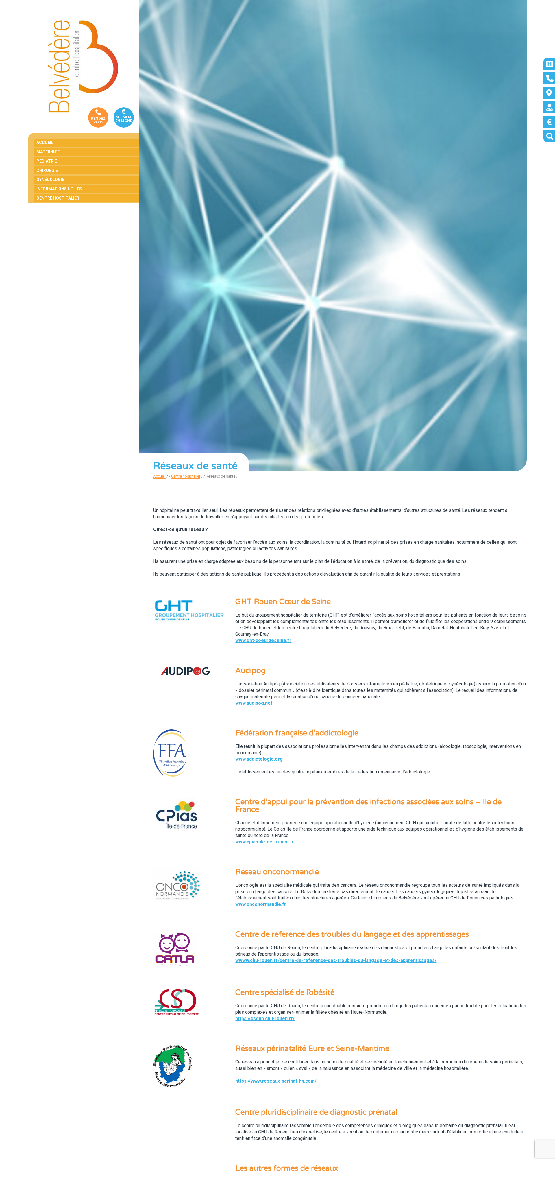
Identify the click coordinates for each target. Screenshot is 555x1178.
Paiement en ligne (123, 119)
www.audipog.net (253, 703)
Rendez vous (98, 120)
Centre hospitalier (57, 198)
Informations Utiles (59, 189)
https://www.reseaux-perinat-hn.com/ (276, 1081)
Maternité (48, 152)
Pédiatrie (46, 161)
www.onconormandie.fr (260, 904)
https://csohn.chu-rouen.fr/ (265, 1018)
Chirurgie (47, 170)
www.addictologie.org (259, 759)
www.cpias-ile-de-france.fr (264, 842)
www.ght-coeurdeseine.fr (263, 640)
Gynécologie (50, 179)
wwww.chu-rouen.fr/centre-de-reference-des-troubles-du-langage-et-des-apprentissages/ (335, 960)
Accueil (44, 142)
